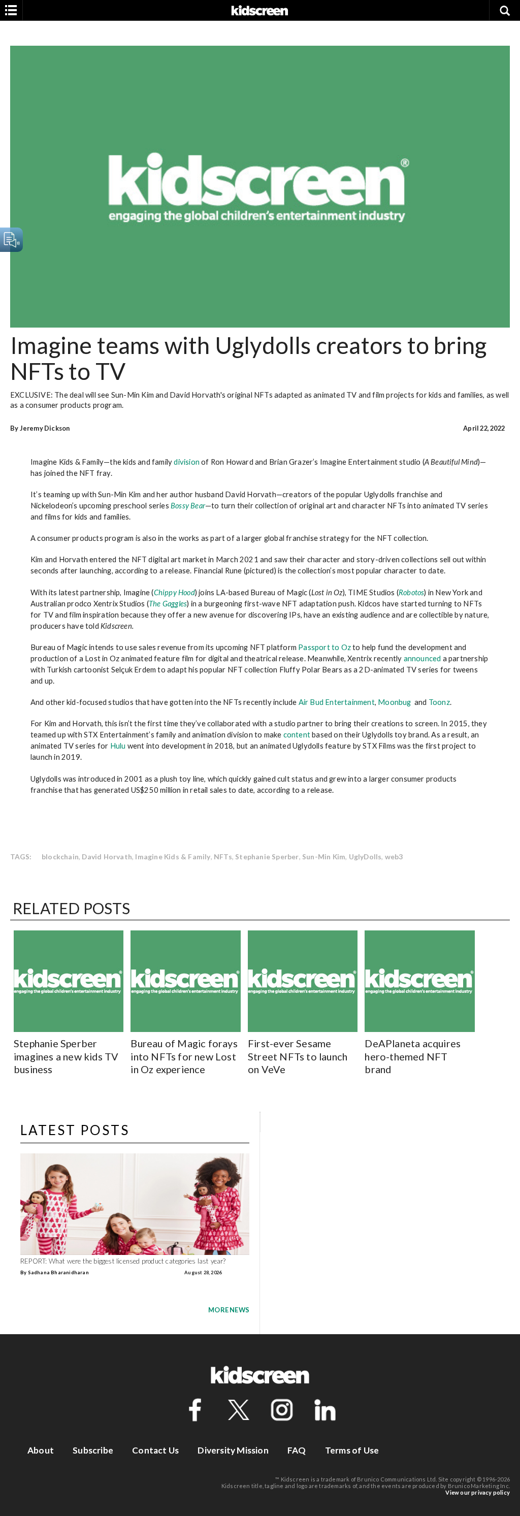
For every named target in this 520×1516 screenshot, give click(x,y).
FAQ (296, 1450)
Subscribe (93, 1450)
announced (422, 658)
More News (228, 1310)
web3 (394, 856)
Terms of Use (352, 1450)
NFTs (223, 856)
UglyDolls (365, 856)
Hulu (118, 745)
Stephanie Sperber (267, 856)
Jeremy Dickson (45, 428)
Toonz (439, 701)
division (187, 461)
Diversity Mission (233, 1450)
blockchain (60, 856)
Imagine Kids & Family (172, 856)
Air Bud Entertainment (337, 701)
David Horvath (107, 856)
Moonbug (394, 701)
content (296, 734)
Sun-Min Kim (323, 856)
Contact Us (155, 1450)
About (40, 1450)
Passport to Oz (324, 647)
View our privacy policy (477, 1492)
